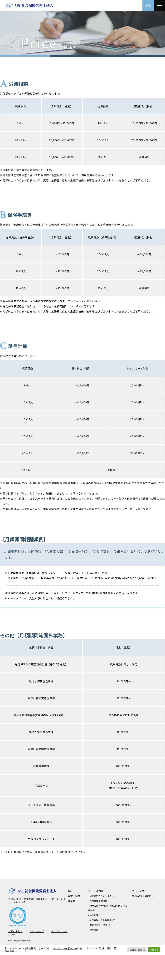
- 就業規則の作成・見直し (101, 895)
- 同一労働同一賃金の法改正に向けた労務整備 (107, 908)
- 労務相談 (93, 929)
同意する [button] (154, 949)
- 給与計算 (93, 915)
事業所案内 (74, 896)
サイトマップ (37, 931)
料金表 (71, 901)
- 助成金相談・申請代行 (100, 924)
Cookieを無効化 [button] (137, 949)
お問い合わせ (15, 931)
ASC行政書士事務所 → (143, 895)
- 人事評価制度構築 (97, 900)
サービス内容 (95, 891)
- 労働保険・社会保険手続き (102, 920)
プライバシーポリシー (65, 948)
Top (70, 891)
